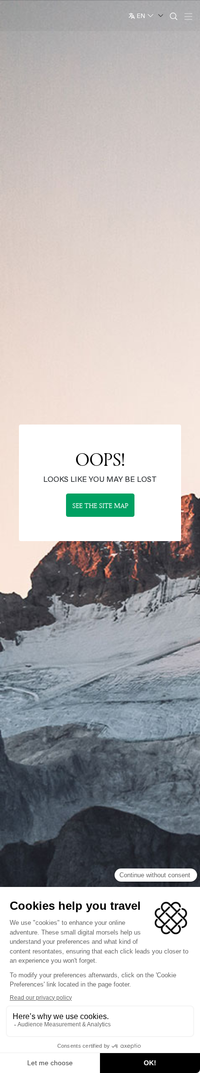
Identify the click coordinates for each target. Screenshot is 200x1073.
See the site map (100, 505)
